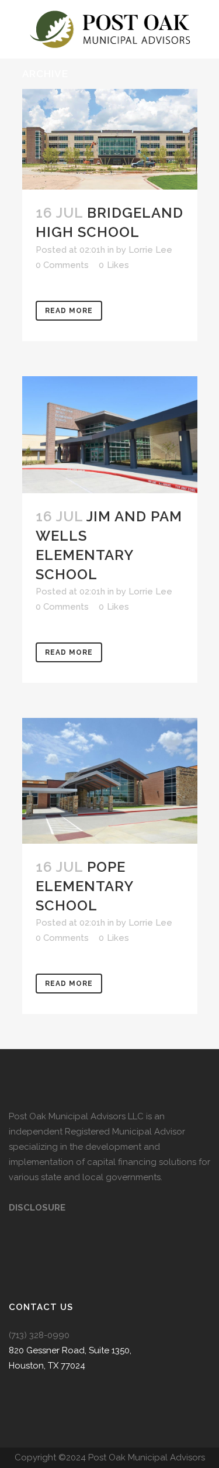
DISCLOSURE (37, 1207)
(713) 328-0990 (39, 1335)
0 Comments (62, 265)
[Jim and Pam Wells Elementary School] (109, 434)
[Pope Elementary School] (109, 780)
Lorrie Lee (150, 250)
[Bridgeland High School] (109, 139)
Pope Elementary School (84, 886)
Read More (69, 311)
